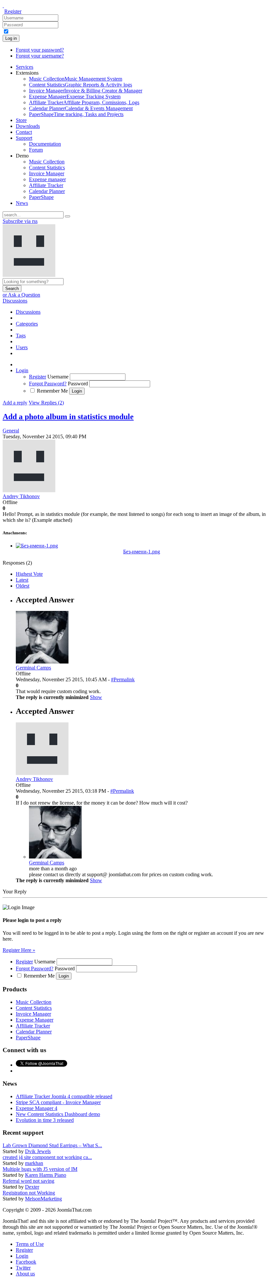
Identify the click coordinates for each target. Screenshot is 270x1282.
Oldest (22, 586)
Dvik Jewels (38, 1151)
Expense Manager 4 (36, 1108)
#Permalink (123, 679)
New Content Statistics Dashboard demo (58, 1114)
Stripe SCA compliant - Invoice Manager (58, 1102)
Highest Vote (29, 574)
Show (96, 697)
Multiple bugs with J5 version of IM (40, 1169)
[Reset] (67, 216)
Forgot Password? (48, 383)
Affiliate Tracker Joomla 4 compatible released (64, 1096)
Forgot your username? (40, 56)
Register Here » (19, 950)
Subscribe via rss (20, 221)
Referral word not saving (28, 1181)
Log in (11, 38)
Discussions (15, 300)
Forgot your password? (40, 50)
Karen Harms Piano (45, 1175)
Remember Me (52, 391)
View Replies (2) (46, 402)
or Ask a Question (21, 295)
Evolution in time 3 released (45, 1120)
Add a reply (15, 402)
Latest (22, 580)
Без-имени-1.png (141, 551)
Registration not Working (29, 1193)
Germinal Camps (46, 862)
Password (78, 383)
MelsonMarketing (43, 1198)
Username (57, 376)
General (11, 430)
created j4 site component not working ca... (47, 1157)
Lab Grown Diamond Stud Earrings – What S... (52, 1145)
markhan (34, 1163)
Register (12, 11)
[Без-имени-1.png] (37, 545)
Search (12, 288)
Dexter (32, 1187)
